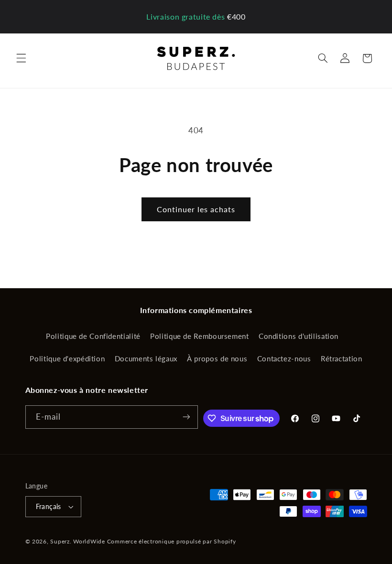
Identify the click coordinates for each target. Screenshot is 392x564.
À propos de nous (217, 358)
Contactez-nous (284, 358)
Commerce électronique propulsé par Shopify (171, 541)
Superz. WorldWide (77, 541)
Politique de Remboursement (199, 336)
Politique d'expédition (67, 358)
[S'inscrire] (186, 417)
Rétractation (341, 358)
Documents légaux (146, 358)
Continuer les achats (196, 209)
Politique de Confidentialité (93, 336)
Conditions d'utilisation (298, 336)
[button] (21, 58)
